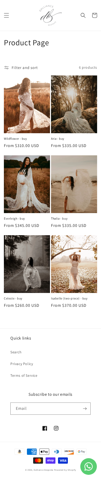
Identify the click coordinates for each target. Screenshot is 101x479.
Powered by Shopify (65, 469)
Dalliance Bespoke (43, 469)
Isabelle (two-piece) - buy (69, 298)
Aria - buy (57, 138)
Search (16, 352)
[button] (6, 15)
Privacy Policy (21, 363)
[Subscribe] (84, 409)
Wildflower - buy (15, 138)
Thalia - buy (59, 218)
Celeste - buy (13, 298)
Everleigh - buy (14, 218)
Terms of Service (24, 375)
